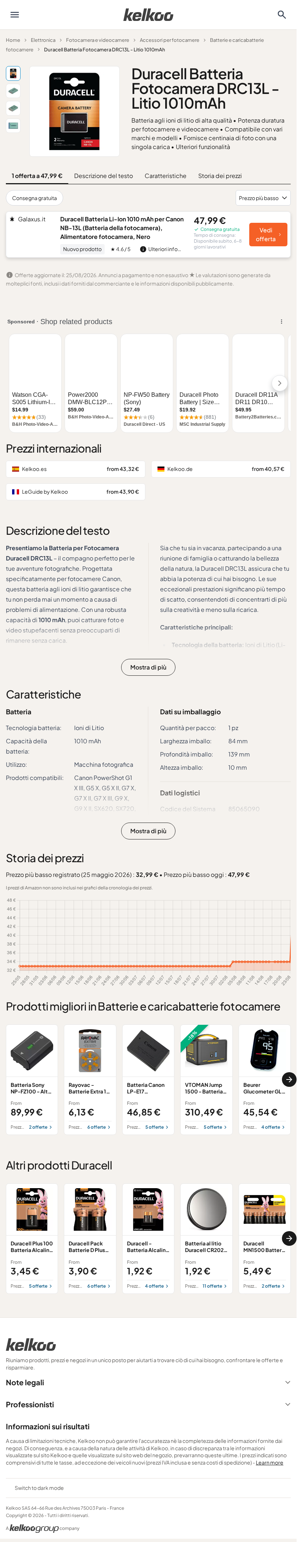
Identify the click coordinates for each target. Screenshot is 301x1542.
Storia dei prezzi (220, 175)
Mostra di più (148, 667)
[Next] (289, 1079)
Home (13, 40)
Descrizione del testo (103, 175)
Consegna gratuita (34, 198)
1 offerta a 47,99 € (37, 175)
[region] (148, 1079)
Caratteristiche (165, 175)
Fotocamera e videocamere (97, 40)
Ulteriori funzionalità (203, 146)
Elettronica (43, 40)
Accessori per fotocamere (169, 40)
